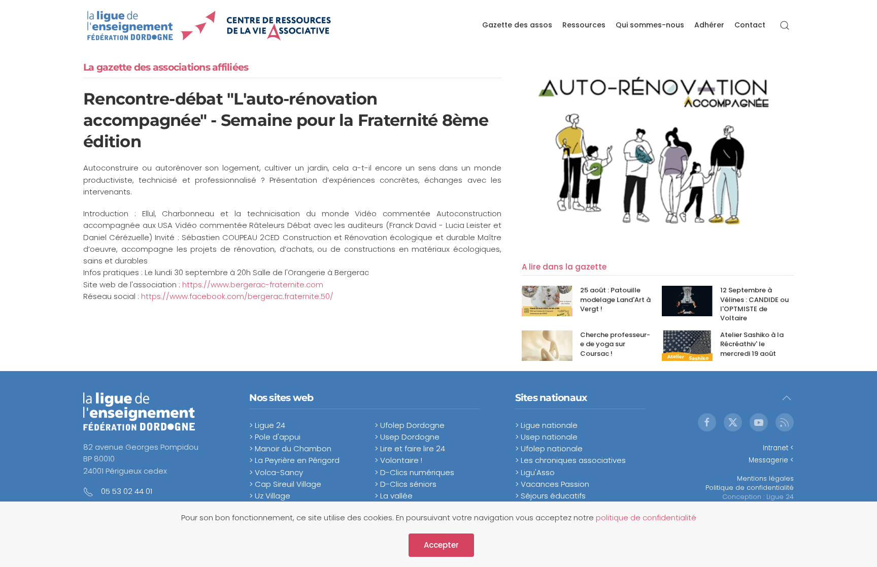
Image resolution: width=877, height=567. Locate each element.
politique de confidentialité (646, 517)
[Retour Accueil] (209, 25)
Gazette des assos (517, 25)
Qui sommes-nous (650, 25)
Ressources (583, 25)
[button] (784, 25)
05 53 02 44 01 (126, 491)
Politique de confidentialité (749, 487)
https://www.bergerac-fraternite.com (252, 284)
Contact (749, 25)
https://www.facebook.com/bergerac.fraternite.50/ (237, 296)
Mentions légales (765, 478)
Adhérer (709, 25)
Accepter (441, 545)
